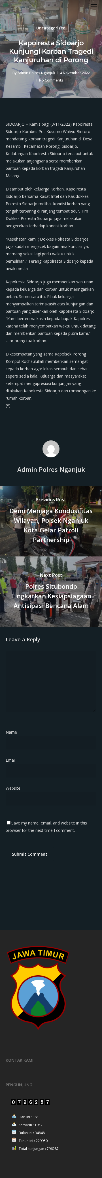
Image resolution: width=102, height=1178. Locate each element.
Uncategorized (50, 28)
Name (13, 732)
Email (12, 760)
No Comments (51, 80)
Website (13, 788)
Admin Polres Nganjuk (36, 72)
